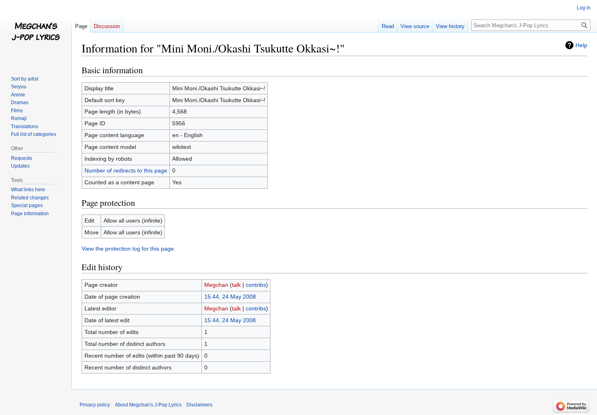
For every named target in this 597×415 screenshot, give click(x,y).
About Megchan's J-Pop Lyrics (148, 405)
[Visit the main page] (35, 32)
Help (581, 45)
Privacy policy (95, 405)
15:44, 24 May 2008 (230, 296)
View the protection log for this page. (128, 248)
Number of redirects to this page (125, 170)
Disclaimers (199, 405)
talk (236, 285)
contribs (256, 285)
